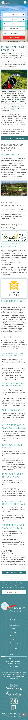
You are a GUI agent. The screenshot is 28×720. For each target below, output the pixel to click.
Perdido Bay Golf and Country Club (12, 245)
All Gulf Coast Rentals (14, 625)
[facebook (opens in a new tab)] (12, 648)
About (14, 632)
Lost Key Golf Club (10, 155)
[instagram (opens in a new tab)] (16, 648)
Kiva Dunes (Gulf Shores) (12, 446)
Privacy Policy (14, 643)
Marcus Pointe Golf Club (13, 302)
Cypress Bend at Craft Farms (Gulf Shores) (13, 384)
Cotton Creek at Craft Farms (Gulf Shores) (13, 355)
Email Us (14, 670)
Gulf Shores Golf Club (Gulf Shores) (13, 426)
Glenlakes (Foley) (13, 410)
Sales (14, 639)
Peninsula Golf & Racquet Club (13, 475)
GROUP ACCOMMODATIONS (14, 572)
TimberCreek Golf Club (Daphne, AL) (13, 526)
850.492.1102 (14, 666)
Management (14, 635)
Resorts (14, 628)
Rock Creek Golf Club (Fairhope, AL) (13, 502)
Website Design (18, 715)
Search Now (14, 38)
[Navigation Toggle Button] (25, 2)
